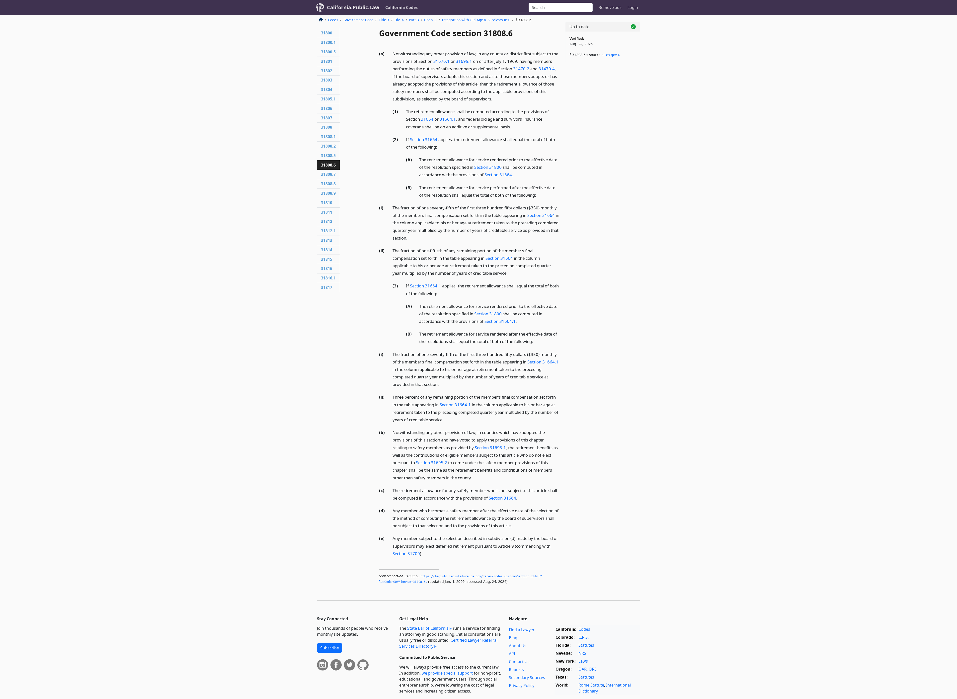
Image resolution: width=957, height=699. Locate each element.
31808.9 (328, 193)
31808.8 (328, 183)
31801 (326, 61)
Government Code (358, 19)
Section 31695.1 (490, 447)
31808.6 (328, 165)
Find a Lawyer (522, 629)
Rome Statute (591, 685)
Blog (513, 637)
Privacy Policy (521, 685)
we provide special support (447, 673)
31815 (326, 259)
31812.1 (328, 231)
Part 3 (414, 19)
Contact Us (519, 661)
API (512, 653)
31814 (326, 250)
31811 (326, 212)
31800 (326, 33)
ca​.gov (611, 54)
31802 (326, 71)
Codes (333, 19)
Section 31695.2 (431, 462)
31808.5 (328, 155)
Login (633, 7)
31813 (326, 240)
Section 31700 (406, 553)
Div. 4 (399, 19)
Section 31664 (423, 139)
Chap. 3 (430, 19)
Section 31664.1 (425, 286)
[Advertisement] (602, 144)
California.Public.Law (353, 7)
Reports (516, 669)
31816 (326, 268)
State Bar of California (428, 628)
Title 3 (384, 19)
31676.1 (441, 61)
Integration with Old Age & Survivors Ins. (476, 19)
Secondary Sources (527, 677)
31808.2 (328, 146)
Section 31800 (488, 167)
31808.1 (328, 136)
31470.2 (521, 69)
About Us (517, 645)
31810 (326, 202)
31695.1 (464, 61)
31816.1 (328, 278)
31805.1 (328, 99)
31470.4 (547, 69)
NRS (582, 653)
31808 (326, 127)
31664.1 (448, 119)
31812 (326, 221)
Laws (583, 661)
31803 (326, 80)
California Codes (401, 7)
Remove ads (610, 7)
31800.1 (328, 42)
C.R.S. (583, 637)
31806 (326, 108)
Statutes (586, 645)
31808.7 (328, 174)
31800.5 (328, 52)
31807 (326, 118)
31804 (326, 89)
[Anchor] (495, 98)
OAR (582, 669)
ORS (593, 669)
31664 (427, 119)
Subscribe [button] (329, 648)
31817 (326, 287)
